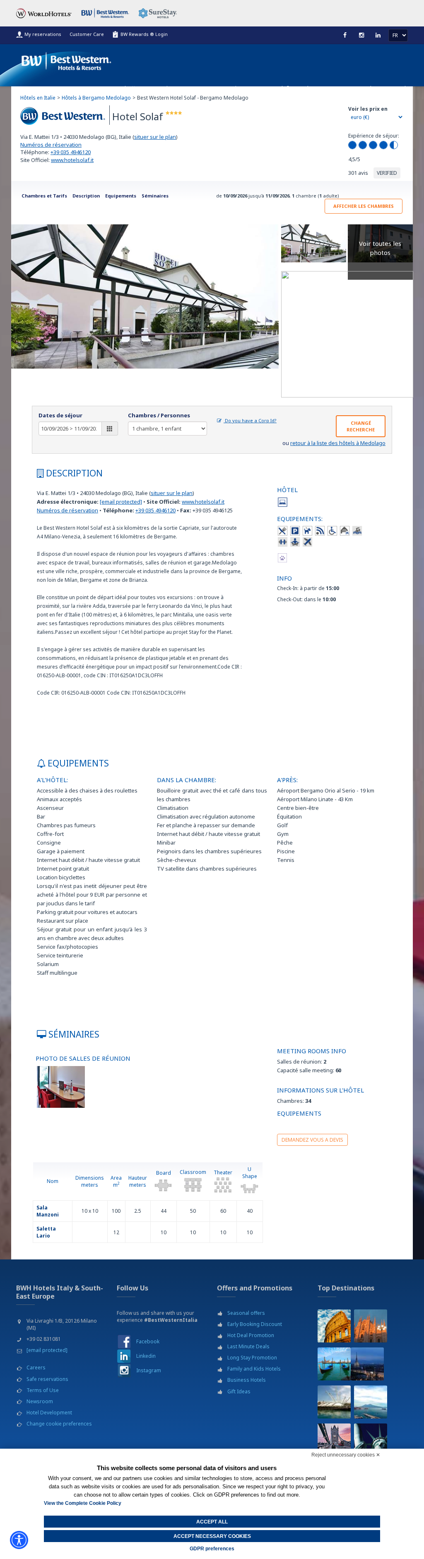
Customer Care (87, 34)
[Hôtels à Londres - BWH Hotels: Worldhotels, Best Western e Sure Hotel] (334, 1440)
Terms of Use (42, 1390)
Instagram (148, 1370)
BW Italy (398, 88)
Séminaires (155, 196)
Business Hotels (246, 1379)
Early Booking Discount (254, 1324)
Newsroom (39, 1401)
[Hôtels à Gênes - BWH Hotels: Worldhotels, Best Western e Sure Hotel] (334, 1402)
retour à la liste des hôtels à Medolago (337, 443)
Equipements (120, 196)
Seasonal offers (246, 1312)
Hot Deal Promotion (250, 1335)
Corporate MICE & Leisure (216, 88)
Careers (36, 1367)
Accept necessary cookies (212, 1536)
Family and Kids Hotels (254, 1368)
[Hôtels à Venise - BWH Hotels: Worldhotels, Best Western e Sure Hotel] (334, 1363)
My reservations (42, 34)
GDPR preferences (212, 1549)
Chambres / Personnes (159, 415)
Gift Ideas (239, 1391)
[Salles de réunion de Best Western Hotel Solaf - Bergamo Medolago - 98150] (61, 1086)
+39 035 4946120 (71, 152)
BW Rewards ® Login (144, 34)
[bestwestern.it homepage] (66, 59)
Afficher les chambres (363, 206)
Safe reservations (47, 1379)
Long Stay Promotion (252, 1357)
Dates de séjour (60, 415)
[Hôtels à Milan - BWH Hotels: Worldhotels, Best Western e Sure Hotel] (370, 1325)
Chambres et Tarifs (44, 196)
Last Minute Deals (248, 1346)
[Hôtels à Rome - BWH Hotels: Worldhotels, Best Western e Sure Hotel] (334, 1325)
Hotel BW (370, 88)
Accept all (212, 1522)
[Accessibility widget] (19, 1540)
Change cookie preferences (59, 1423)
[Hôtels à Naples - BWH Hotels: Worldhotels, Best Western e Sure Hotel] (370, 1402)
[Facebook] (345, 35)
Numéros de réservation (51, 144)
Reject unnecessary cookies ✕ (345, 1455)
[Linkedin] (378, 35)
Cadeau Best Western (324, 88)
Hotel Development (49, 1412)
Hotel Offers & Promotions (145, 88)
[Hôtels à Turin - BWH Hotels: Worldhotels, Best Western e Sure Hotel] (367, 1363)
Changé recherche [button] (361, 426)
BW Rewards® (273, 88)
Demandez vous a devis (312, 1139)
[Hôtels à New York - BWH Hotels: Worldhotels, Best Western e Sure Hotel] (370, 1440)
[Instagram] (361, 35)
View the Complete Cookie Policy (82, 1503)
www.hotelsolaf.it (72, 160)
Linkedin (146, 1355)
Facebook (147, 1341)
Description (86, 196)
